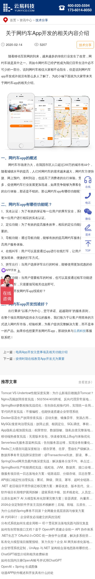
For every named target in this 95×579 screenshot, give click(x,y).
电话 (88, 202)
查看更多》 (86, 382)
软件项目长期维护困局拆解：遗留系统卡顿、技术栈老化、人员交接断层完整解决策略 (47, 492)
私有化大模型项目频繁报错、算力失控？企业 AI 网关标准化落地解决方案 (47, 541)
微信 (88, 218)
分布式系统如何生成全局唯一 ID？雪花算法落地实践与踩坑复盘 (45, 523)
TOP (88, 250)
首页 (13, 20)
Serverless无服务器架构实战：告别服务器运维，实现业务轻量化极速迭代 (47, 442)
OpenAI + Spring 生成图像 (19, 566)
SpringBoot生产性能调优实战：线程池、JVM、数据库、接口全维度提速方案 (47, 467)
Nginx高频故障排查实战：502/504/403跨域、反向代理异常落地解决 (47, 399)
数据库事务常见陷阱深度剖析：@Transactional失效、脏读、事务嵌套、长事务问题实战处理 (47, 455)
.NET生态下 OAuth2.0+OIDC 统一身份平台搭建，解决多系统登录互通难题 (47, 535)
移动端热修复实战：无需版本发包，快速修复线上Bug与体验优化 (45, 436)
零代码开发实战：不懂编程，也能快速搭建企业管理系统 (39, 411)
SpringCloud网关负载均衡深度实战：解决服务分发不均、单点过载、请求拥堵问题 (47, 461)
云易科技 (80, 331)
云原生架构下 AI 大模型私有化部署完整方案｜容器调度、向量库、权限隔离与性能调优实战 (47, 498)
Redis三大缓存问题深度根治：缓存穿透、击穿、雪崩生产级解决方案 (47, 448)
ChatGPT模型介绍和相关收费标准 (24, 554)
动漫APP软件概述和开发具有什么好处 (27, 572)
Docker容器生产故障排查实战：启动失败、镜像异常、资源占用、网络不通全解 (47, 417)
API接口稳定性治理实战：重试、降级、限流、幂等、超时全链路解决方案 (47, 479)
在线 (88, 186)
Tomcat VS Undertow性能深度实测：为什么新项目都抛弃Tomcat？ (47, 393)
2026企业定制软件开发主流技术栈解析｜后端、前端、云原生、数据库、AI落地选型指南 (47, 504)
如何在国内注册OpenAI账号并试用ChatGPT (31, 560)
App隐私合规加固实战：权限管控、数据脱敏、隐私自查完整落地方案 (47, 430)
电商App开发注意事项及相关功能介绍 (42, 352)
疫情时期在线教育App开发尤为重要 (40, 358)
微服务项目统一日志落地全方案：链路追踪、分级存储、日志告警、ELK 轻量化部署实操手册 (47, 473)
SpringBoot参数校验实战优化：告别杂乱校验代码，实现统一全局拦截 (47, 405)
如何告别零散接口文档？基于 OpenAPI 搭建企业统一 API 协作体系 (47, 529)
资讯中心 (26, 20)
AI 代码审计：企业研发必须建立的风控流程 (31, 517)
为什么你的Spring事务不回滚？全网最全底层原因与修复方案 (42, 510)
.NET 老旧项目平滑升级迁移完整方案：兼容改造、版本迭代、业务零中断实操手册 (47, 486)
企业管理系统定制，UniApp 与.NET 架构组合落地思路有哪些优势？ (47, 548)
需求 (88, 234)
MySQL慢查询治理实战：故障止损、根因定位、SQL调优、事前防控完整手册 (47, 424)
